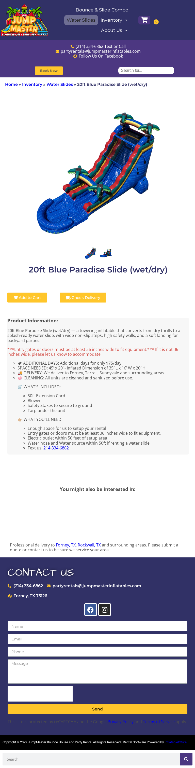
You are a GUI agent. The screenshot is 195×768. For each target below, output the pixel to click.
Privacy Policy (121, 721)
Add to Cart (29, 297)
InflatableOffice (176, 742)
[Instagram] (104, 609)
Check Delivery (85, 297)
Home (11, 84)
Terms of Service (159, 721)
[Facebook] (90, 609)
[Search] (186, 759)
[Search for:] (146, 70)
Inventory (111, 20)
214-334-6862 (56, 448)
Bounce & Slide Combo (102, 10)
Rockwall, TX (89, 545)
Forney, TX (66, 545)
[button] (49, 70)
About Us (111, 30)
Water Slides (81, 20)
